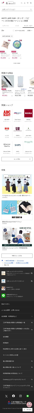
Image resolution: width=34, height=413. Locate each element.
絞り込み (29, 409)
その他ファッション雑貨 (22, 262)
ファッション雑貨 (8, 262)
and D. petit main (10, 260)
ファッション (20, 260)
